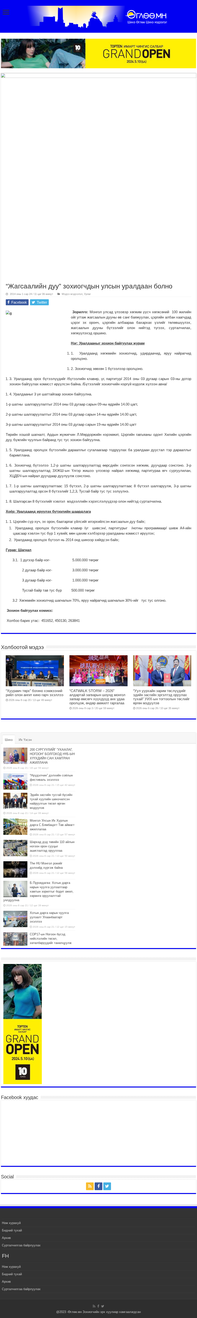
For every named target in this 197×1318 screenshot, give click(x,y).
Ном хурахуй (11, 1223)
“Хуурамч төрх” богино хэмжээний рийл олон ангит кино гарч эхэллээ (34, 693)
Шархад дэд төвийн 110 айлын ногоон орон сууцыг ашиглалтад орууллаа (52, 846)
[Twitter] (107, 1186)
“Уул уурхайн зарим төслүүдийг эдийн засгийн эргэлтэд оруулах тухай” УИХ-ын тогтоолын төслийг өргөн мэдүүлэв (161, 697)
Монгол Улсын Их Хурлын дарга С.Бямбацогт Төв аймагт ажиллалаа (52, 825)
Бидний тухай (12, 1230)
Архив (6, 1238)
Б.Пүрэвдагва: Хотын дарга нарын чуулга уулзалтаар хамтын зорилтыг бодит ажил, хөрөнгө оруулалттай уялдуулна (38, 891)
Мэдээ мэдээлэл (72, 294)
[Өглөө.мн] (98, 16)
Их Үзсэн (25, 740)
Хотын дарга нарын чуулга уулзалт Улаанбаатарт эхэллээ (49, 917)
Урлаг (87, 294)
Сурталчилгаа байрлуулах (21, 1245)
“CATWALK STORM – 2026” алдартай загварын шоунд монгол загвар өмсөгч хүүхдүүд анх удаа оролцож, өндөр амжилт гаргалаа (97, 697)
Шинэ (9, 740)
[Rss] (90, 1186)
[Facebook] (98, 1186)
